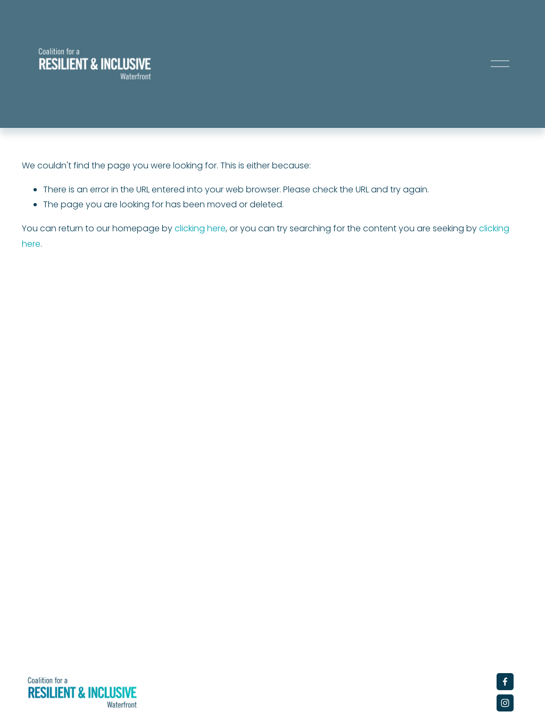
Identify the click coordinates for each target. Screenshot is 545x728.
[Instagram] (505, 702)
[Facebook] (505, 681)
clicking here (200, 228)
